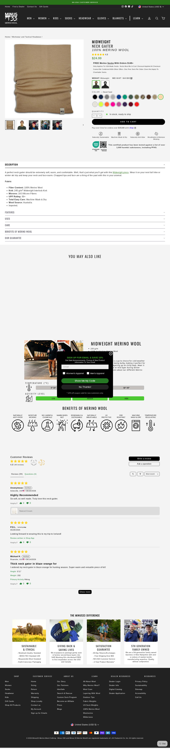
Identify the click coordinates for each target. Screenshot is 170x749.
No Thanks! (85, 386)
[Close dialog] (111, 353)
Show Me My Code (85, 380)
